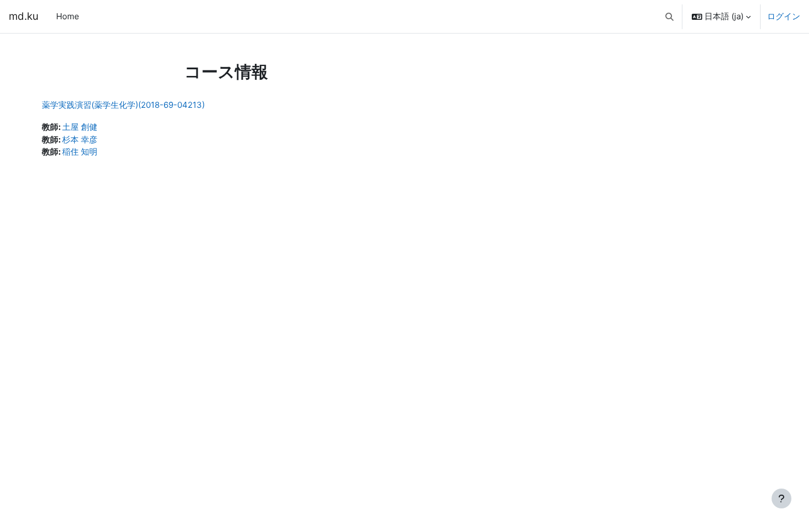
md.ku (24, 16)
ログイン (783, 16)
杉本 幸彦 (79, 139)
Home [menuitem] (67, 16)
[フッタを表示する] (781, 498)
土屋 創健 (79, 127)
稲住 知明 (79, 151)
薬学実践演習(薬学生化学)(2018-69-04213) (123, 105)
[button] (670, 16)
